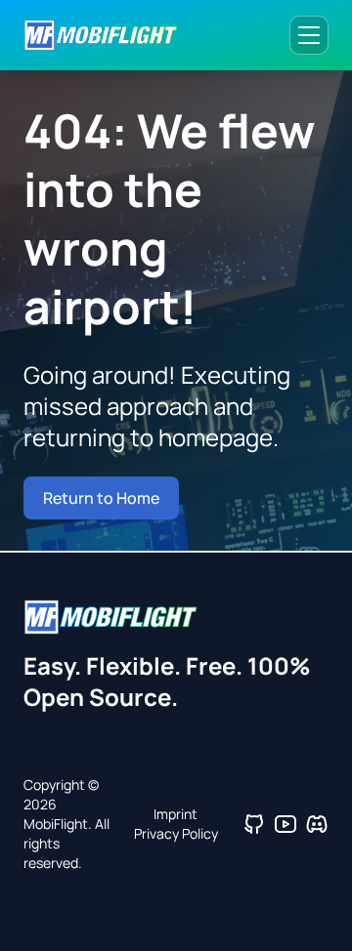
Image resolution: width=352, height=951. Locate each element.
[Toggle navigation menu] (309, 35)
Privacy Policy (176, 833)
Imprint (176, 814)
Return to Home (101, 498)
